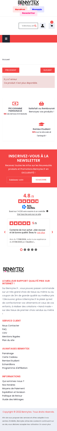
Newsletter (28, 13)
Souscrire (41, 179)
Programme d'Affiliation (15, 367)
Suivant (47, 70)
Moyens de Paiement (13, 388)
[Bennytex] (28, 2)
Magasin (37, 9)
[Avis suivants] (52, 232)
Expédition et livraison (13, 392)
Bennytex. (27, 411)
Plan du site (8, 340)
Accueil (6, 59)
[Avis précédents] (5, 232)
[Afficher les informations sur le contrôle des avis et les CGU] (47, 211)
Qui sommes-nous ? (13, 381)
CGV (4, 332)
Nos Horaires (8, 384)
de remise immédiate (15, 114)
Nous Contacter (10, 325)
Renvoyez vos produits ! (41, 111)
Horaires (20, 9)
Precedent (10, 70)
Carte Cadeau (9, 357)
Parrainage (8, 353)
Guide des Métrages (13, 399)
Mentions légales (11, 336)
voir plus (41, 232)
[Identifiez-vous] (43, 25)
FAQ (4, 329)
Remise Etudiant (10, 360)
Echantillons (8, 364)
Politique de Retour (12, 395)
